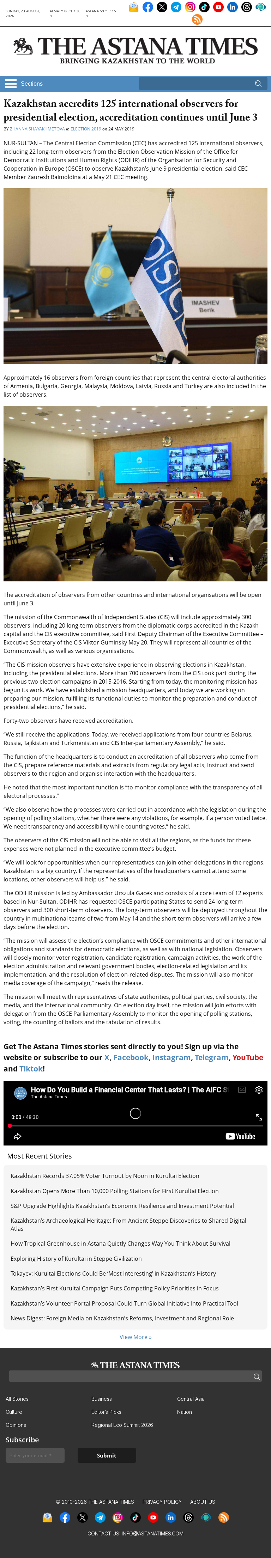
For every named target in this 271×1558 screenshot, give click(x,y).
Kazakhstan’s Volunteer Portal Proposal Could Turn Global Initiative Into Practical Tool (124, 1303)
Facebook (131, 1057)
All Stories (17, 1399)
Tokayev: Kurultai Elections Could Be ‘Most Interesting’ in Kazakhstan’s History (113, 1273)
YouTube (248, 1057)
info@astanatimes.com (152, 1533)
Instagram (171, 1057)
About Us (202, 1502)
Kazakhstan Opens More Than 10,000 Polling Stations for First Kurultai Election (115, 1191)
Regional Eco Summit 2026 (122, 1425)
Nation (184, 1412)
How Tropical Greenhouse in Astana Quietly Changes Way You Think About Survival (120, 1243)
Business (101, 1399)
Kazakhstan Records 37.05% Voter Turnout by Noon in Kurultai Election (106, 1176)
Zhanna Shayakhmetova (37, 129)
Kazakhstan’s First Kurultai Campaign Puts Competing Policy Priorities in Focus (115, 1288)
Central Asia (191, 1399)
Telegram (212, 1057)
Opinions (16, 1425)
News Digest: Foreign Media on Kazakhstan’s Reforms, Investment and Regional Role (122, 1318)
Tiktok (31, 1069)
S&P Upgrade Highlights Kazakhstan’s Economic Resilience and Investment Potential (122, 1206)
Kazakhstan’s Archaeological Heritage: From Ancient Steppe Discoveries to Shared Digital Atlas (128, 1224)
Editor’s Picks (106, 1412)
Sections (32, 84)
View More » (136, 1337)
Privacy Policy (162, 1502)
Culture (14, 1412)
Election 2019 (86, 129)
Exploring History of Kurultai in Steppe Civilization (76, 1259)
